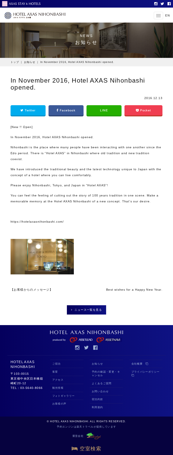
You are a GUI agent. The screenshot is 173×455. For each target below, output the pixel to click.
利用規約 (97, 407)
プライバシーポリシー (146, 371)
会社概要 (138, 363)
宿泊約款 (97, 399)
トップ (15, 62)
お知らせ (29, 62)
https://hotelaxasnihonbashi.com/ (37, 221)
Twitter (29, 110)
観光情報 (58, 387)
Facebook (67, 110)
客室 (55, 371)
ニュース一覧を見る (88, 309)
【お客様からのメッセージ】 (32, 289)
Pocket (145, 110)
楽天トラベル (85, 426)
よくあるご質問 (102, 383)
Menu (158, 15)
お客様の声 (59, 403)
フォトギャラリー (63, 395)
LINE (104, 110)
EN (167, 15)
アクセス (58, 379)
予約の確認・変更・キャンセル (106, 373)
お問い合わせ (100, 391)
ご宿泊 (56, 363)
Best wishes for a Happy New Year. (134, 289)
